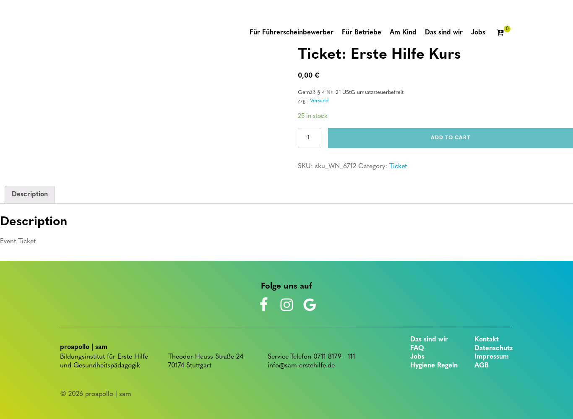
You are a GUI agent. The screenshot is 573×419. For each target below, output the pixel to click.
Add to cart (450, 138)
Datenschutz (493, 348)
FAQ (417, 348)
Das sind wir (429, 339)
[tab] (30, 195)
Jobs (417, 357)
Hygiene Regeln (434, 365)
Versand (319, 101)
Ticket (398, 166)
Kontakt (486, 339)
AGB (481, 365)
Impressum (491, 357)
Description (30, 194)
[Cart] (503, 33)
